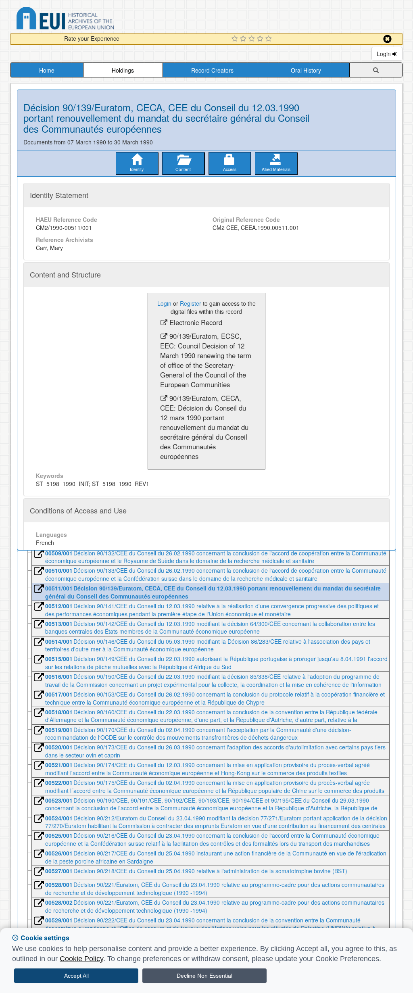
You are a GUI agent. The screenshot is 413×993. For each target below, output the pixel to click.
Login (384, 54)
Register (190, 303)
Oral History (306, 70)
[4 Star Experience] (261, 39)
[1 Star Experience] (236, 39)
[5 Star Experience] (269, 39)
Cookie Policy (81, 959)
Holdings (123, 70)
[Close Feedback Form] (387, 39)
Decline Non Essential (204, 975)
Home (46, 70)
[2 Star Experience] (244, 39)
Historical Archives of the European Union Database (88, 19)
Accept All (76, 975)
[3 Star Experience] (252, 39)
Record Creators (212, 70)
